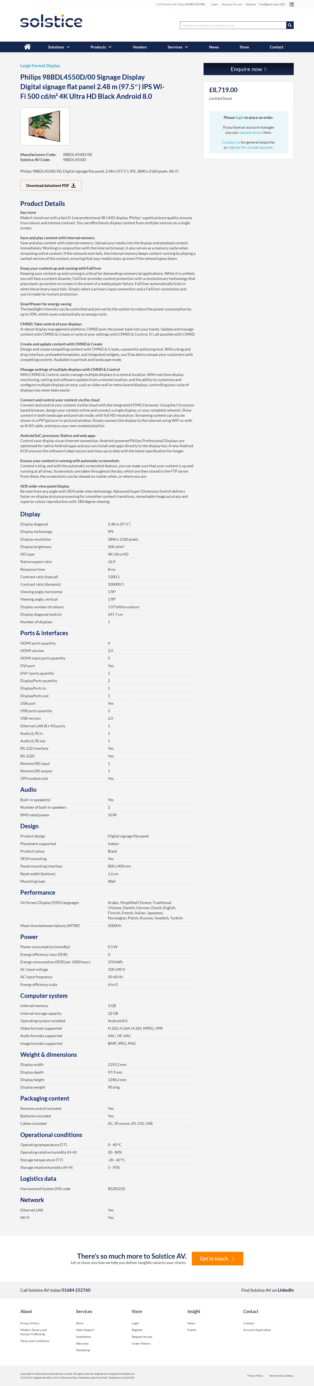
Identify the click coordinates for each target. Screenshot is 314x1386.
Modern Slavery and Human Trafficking (33, 1332)
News (214, 47)
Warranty (82, 1343)
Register (251, 4)
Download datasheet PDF (47, 185)
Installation (83, 1336)
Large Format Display (40, 65)
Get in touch (214, 1258)
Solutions (56, 47)
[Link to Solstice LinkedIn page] (290, 4)
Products (98, 47)
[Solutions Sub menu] (68, 47)
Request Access (232, 4)
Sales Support (85, 1330)
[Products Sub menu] (110, 47)
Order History (141, 1343)
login (240, 117)
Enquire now (246, 69)
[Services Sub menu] (186, 47)
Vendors (140, 47)
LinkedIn (286, 1290)
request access (251, 132)
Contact (276, 47)
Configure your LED (272, 4)
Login (214, 4)
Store (244, 47)
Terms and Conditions (34, 1341)
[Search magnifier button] (289, 25)
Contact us (231, 142)
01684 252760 (195, 4)
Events (192, 1330)
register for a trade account (250, 147)
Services (175, 47)
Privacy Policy (29, 1323)
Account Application (257, 1330)
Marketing (83, 1350)
